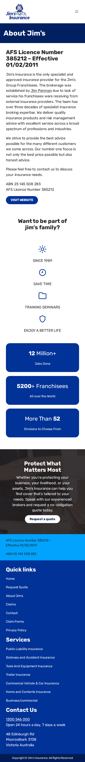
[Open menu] (76, 11)
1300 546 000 (18, 719)
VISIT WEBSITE (22, 200)
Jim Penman (41, 90)
